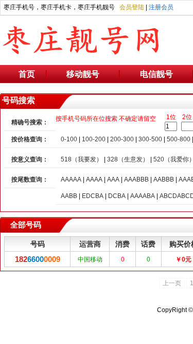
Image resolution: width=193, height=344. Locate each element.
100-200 (94, 139)
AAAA (94, 179)
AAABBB (136, 179)
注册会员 (161, 7)
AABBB (163, 179)
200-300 (122, 139)
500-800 (178, 139)
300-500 (150, 139)
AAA (113, 179)
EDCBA (92, 196)
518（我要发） (81, 159)
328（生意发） (128, 159)
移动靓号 (82, 74)
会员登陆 (131, 7)
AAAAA (71, 179)
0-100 (69, 139)
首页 (27, 74)
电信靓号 (156, 74)
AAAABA (142, 196)
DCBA (117, 196)
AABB (69, 196)
